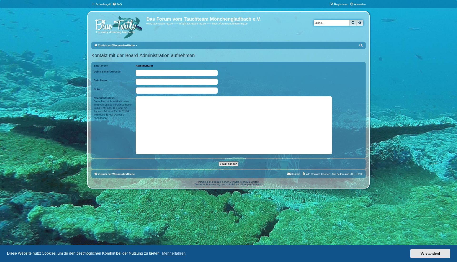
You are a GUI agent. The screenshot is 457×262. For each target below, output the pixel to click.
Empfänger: (101, 65)
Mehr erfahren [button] (174, 253)
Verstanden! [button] (430, 253)
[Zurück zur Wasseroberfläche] (119, 26)
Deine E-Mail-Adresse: (107, 71)
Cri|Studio (257, 184)
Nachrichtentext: (104, 98)
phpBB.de (233, 184)
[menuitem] (117, 4)
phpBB (216, 181)
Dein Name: (101, 80)
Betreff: (98, 89)
